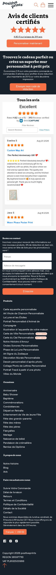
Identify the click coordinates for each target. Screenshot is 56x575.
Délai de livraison (12, 492)
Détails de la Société (14, 508)
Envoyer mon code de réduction (28, 88)
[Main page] (12, 5)
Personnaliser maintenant (28, 43)
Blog (5, 467)
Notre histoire (11, 463)
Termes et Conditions (15, 500)
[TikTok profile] (17, 541)
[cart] (43, 5)
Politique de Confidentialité (18, 504)
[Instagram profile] (11, 541)
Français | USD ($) (15, 532)
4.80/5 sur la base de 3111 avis (28, 37)
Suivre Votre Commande (17, 488)
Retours (7, 496)
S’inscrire (28, 291)
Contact (7, 512)
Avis (5, 471)
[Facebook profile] (6, 541)
